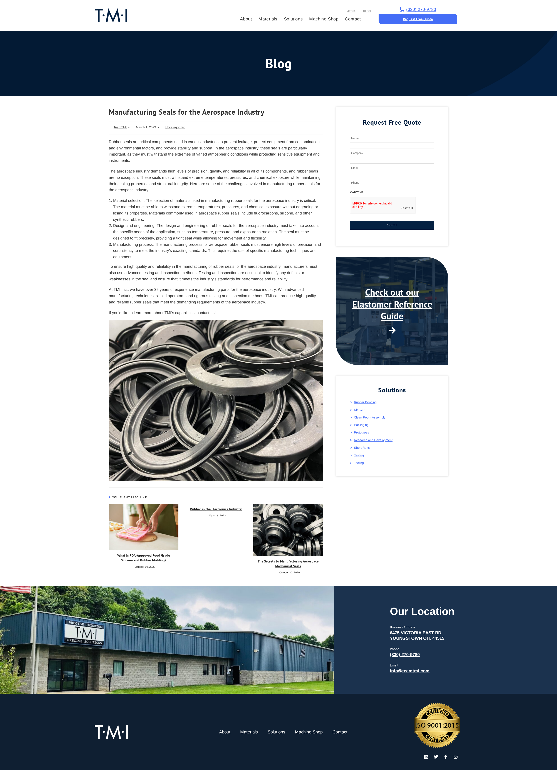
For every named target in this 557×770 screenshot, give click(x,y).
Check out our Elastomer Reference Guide (392, 304)
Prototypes (361, 432)
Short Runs (362, 447)
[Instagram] (455, 757)
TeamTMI (120, 127)
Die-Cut (359, 410)
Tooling (359, 463)
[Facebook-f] (445, 757)
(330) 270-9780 (405, 654)
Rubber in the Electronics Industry (216, 509)
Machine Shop (309, 732)
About (224, 732)
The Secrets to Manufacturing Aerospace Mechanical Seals (288, 563)
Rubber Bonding (365, 402)
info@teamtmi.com (409, 670)
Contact (339, 732)
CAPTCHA (357, 192)
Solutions (276, 732)
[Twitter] (436, 757)
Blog (367, 11)
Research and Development (373, 440)
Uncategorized (175, 127)
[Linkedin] (426, 757)
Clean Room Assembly (369, 417)
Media (351, 11)
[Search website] (369, 19)
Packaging (361, 425)
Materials (249, 732)
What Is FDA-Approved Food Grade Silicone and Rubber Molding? (143, 557)
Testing (359, 455)
